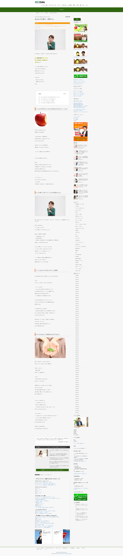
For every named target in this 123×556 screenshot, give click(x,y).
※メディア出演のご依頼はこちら (79, 443)
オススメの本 (77, 238)
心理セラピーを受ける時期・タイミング (43, 522)
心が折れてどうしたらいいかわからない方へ (81, 111)
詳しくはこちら (38, 27)
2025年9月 (77, 289)
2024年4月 (77, 307)
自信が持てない (77, 244)
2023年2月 (77, 321)
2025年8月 (77, 291)
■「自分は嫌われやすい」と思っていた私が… (80, 57)
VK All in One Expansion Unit (68, 553)
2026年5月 (77, 281)
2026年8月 (77, 275)
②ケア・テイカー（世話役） (78, 92)
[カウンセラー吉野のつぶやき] (38, 537)
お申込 (83, 548)
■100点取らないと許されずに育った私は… (79, 82)
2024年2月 (77, 311)
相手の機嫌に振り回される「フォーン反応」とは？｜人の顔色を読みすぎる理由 (83, 163)
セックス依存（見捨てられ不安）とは (80, 109)
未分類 (76, 212)
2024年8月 (77, 301)
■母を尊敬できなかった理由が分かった (79, 79)
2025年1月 (77, 299)
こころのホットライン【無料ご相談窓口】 (43, 527)
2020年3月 (77, 360)
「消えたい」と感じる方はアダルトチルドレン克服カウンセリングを (48, 498)
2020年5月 (77, 356)
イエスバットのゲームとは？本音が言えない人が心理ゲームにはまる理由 (83, 174)
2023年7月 (77, 317)
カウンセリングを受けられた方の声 (80, 224)
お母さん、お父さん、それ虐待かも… (42, 500)
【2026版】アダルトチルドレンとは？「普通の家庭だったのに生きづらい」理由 (83, 151)
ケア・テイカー (39, 489)
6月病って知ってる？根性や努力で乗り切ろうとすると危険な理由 (83, 196)
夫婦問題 (76, 230)
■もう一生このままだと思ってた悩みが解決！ (80, 72)
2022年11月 (77, 323)
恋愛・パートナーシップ (79, 266)
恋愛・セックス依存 (78, 226)
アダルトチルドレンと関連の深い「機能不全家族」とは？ (46, 484)
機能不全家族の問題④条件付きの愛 (79, 107)
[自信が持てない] (66, 537)
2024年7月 (77, 303)
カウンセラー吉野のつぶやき (47, 474)
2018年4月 (77, 394)
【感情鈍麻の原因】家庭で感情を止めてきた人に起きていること (83, 180)
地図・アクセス (38, 518)
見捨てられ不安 (77, 270)
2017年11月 (77, 398)
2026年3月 (77, 285)
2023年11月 (77, 313)
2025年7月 (77, 293)
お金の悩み (77, 206)
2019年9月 (77, 372)
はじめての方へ (38, 519)
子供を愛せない (77, 240)
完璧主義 (76, 262)
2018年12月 (77, 384)
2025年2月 (77, 297)
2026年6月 (77, 279)
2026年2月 (77, 287)
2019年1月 (77, 382)
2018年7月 (77, 392)
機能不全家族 (77, 248)
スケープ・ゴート (39, 492)
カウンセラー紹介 (76, 116)
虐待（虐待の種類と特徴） (40, 499)
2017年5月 (77, 400)
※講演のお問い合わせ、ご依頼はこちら (80, 473)
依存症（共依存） (39, 502)
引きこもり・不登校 (78, 214)
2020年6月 (77, 354)
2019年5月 (77, 378)
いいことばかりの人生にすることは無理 (47, 100)
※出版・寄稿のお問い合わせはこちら (80, 461)
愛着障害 (76, 250)
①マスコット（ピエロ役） (78, 90)
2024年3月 (77, 309)
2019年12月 (77, 366)
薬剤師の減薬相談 (78, 258)
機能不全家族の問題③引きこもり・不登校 (80, 105)
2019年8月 (77, 374)
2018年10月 (77, 386)
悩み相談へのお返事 (78, 264)
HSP (76, 234)
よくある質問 (76, 119)
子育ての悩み (77, 232)
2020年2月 (77, 362)
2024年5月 (77, 305)
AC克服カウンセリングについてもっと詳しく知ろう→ (52, 470)
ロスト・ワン (38, 493)
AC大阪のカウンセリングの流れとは (42, 520)
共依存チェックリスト (40, 503)
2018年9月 (77, 388)
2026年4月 (77, 283)
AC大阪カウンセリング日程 (79, 228)
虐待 (76, 252)
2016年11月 (77, 408)
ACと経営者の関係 (78, 254)
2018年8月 (77, 390)
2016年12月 (77, 406)
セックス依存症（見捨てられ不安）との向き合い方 (45, 507)
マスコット (38, 488)
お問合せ (75, 120)
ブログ (46, 549)
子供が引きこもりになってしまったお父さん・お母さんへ (46, 510)
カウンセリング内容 (40, 548)
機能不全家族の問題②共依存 (78, 104)
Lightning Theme (61, 553)
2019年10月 (77, 370)
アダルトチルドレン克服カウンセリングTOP (44, 482)
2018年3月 (77, 396)
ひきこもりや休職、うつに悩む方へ (42, 512)
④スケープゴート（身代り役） (79, 94)
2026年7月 (77, 277)
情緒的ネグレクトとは (78, 216)
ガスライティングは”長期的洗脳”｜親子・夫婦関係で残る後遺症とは (83, 157)
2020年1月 (77, 364)
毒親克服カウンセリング (79, 260)
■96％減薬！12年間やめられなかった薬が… (79, 49)
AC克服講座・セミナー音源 (79, 204)
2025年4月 (77, 295)
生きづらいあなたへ (78, 210)
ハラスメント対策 (78, 268)
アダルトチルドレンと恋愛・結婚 (80, 246)
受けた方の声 (76, 118)
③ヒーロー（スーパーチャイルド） (79, 93)
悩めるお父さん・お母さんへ (78, 110)
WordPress (56, 553)
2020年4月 (77, 358)
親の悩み (76, 236)
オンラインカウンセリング (79, 242)
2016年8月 (77, 412)
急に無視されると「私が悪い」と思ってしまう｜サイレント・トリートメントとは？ (83, 146)
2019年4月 (77, 380)
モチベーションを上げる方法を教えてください (46, 532)
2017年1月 (77, 404)
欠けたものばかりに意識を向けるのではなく (48, 102)
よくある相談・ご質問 (40, 524)
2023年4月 (77, 319)
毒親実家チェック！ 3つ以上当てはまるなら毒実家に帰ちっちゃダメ (83, 168)
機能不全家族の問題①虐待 (78, 103)
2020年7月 (77, 352)
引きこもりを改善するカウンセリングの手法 (43, 513)
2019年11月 (77, 368)
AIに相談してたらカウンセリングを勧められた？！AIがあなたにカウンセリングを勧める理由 (83, 191)
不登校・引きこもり (39, 504)
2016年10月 (77, 410)
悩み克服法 (67, 16)
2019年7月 (77, 376)
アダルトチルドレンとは (79, 218)
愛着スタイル (77, 222)
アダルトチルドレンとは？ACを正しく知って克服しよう (46, 483)
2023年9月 (77, 315)
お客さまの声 (65, 548)
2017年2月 (77, 402)
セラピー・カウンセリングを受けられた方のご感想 (45, 523)
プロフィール (58, 548)
